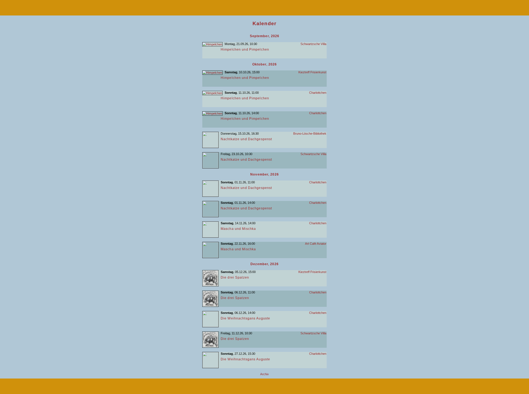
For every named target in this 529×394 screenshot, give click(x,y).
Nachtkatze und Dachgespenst (246, 139)
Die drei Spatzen (235, 277)
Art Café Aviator (315, 243)
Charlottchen (317, 92)
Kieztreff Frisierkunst (312, 72)
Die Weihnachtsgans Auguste (245, 318)
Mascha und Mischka (238, 228)
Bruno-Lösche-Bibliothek (309, 133)
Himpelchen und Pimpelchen (245, 49)
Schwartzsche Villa (313, 44)
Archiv (264, 374)
